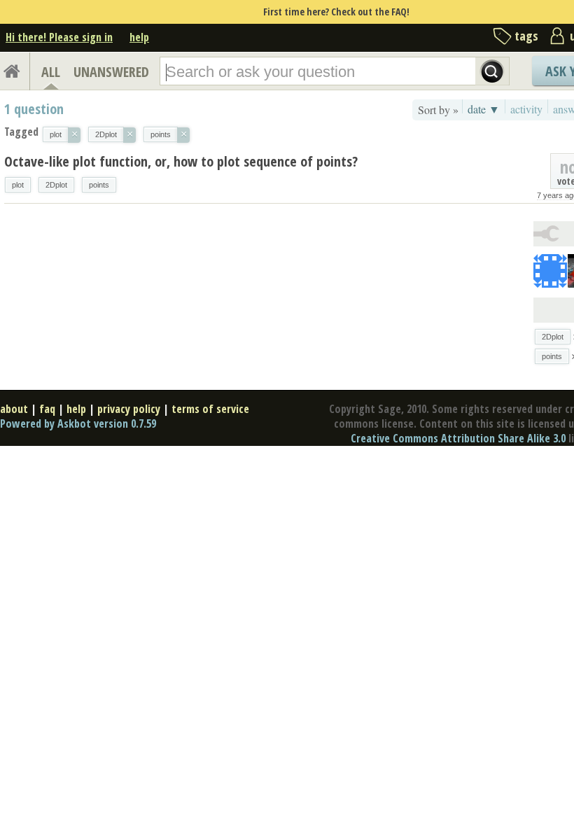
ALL (50, 71)
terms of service (210, 408)
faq (47, 408)
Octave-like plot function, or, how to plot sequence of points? (181, 161)
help (139, 37)
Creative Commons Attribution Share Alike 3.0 (458, 438)
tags (526, 35)
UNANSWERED (111, 71)
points (99, 185)
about (14, 408)
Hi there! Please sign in (59, 37)
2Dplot (56, 185)
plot (18, 185)
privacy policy (128, 408)
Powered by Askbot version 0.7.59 (78, 423)
